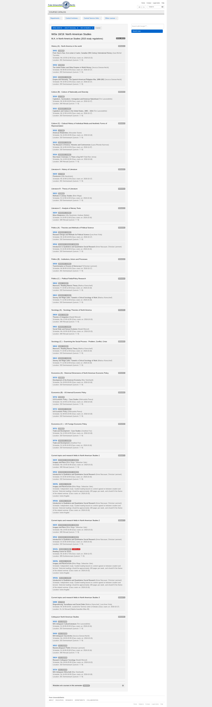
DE (139, 7)
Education (59, 700)
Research (69, 700)
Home (143, 3)
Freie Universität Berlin (56, 697)
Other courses (110, 18)
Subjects (151, 6)
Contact (149, 3)
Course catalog (57, 12)
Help (163, 3)
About (51, 700)
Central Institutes (72, 18)
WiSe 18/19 (57, 28)
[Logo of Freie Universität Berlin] (61, 5)
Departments (55, 18)
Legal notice (156, 3)
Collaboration (92, 700)
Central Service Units (91, 18)
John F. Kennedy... (71, 28)
